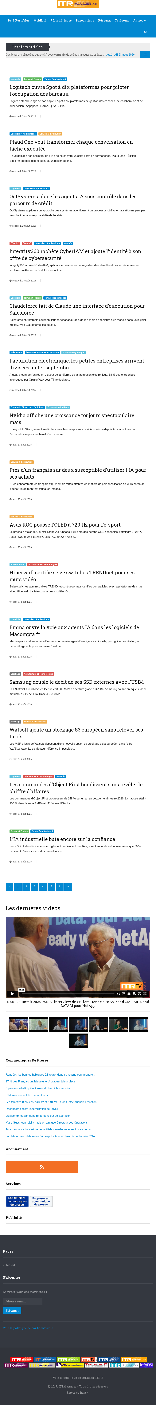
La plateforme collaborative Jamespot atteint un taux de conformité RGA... (51, 1136)
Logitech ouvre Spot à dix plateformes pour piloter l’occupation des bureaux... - (73, 54)
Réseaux (104, 20)
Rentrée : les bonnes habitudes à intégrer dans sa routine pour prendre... (50, 1074)
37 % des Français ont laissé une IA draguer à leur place (40, 1081)
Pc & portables (18, 20)
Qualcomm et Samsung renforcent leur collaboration (38, 1115)
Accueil (10, 1265)
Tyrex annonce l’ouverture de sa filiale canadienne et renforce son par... (50, 1129)
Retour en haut (77, 1392)
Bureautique (85, 20)
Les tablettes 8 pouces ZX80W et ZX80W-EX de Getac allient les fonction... (52, 1102)
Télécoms (122, 20)
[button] (145, 31)
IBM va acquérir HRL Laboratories (27, 1095)
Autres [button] (138, 20)
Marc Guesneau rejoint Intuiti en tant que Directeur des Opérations (47, 1122)
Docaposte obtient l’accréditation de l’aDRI (32, 1108)
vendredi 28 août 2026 (23, 116)
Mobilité (39, 20)
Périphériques (61, 20)
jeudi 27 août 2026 (21, 444)
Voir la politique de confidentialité (28, 1328)
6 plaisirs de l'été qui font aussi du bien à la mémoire (38, 1088)
